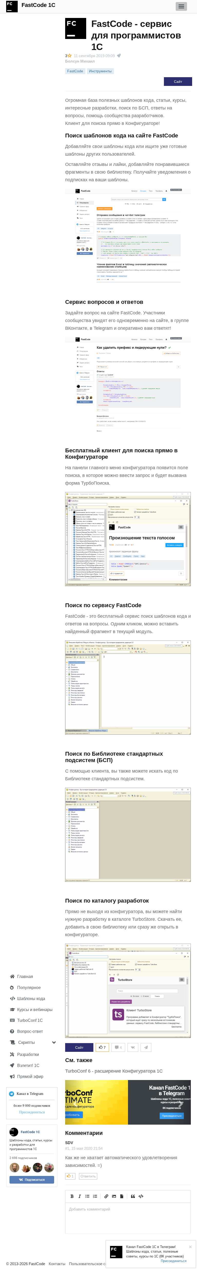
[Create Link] (106, 1196)
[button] (74, 1102)
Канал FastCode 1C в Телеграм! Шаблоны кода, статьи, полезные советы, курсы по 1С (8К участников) (155, 1251)
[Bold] (72, 1196)
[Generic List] (87, 1196)
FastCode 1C (38, 5)
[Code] (140, 1196)
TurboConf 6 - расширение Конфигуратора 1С (114, 1071)
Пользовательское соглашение (96, 1264)
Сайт (178, 81)
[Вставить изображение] (114, 1196)
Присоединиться (32, 1112)
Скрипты (26, 1042)
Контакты (57, 1264)
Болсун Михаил (80, 61)
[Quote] (133, 1196)
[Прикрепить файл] (121, 1196)
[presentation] (128, 1209)
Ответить (88, 1176)
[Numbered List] (95, 1196)
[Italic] (79, 1196)
